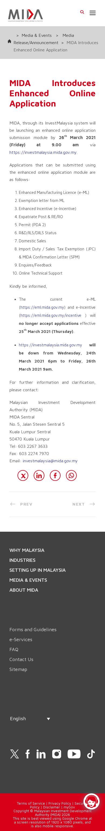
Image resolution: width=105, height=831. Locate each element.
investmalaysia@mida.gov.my (50, 460)
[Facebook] (55, 475)
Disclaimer (51, 807)
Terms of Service (31, 803)
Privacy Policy (59, 803)
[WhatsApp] (71, 475)
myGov (69, 807)
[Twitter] (23, 475)
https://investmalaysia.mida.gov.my (43, 152)
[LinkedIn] (39, 475)
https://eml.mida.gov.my (42, 307)
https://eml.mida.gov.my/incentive (50, 315)
